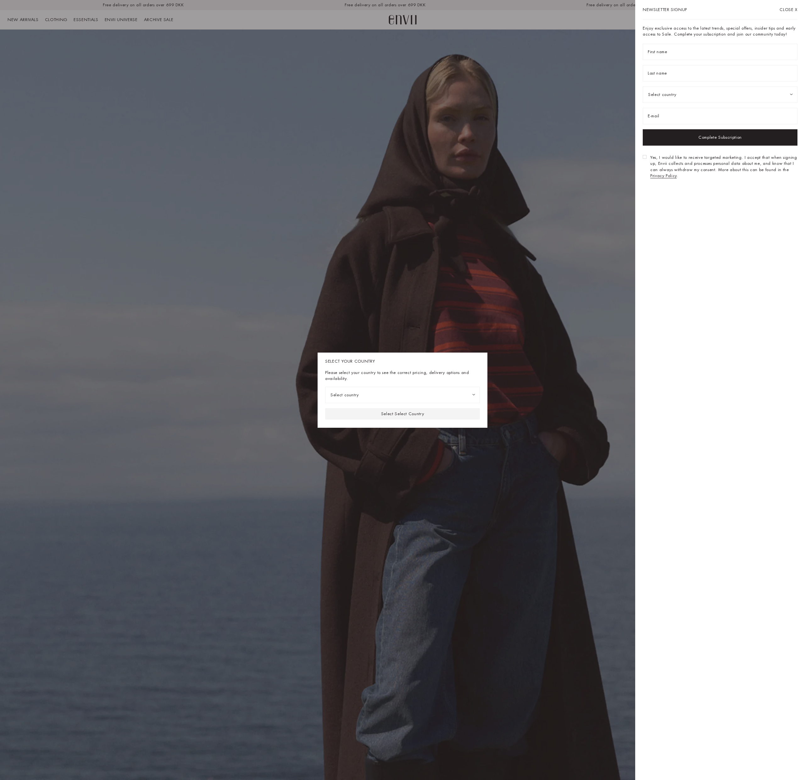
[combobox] (402, 395)
